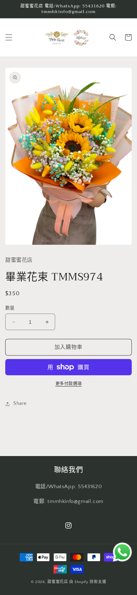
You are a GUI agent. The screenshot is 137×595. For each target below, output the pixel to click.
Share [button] (20, 403)
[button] (9, 37)
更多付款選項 (69, 384)
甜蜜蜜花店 (57, 582)
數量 (10, 307)
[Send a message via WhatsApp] (122, 552)
